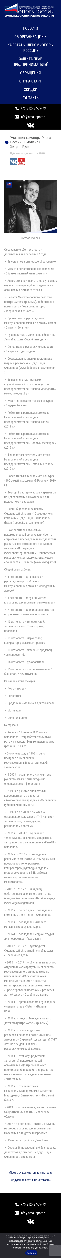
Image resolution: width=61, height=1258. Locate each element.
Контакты (30, 98)
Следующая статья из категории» (30, 1180)
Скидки (30, 89)
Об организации (29, 37)
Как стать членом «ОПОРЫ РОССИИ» (30, 48)
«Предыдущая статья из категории (31, 1172)
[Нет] (56, 1245)
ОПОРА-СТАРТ (30, 81)
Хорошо (31, 1253)
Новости (30, 28)
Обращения (30, 73)
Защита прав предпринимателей (30, 62)
